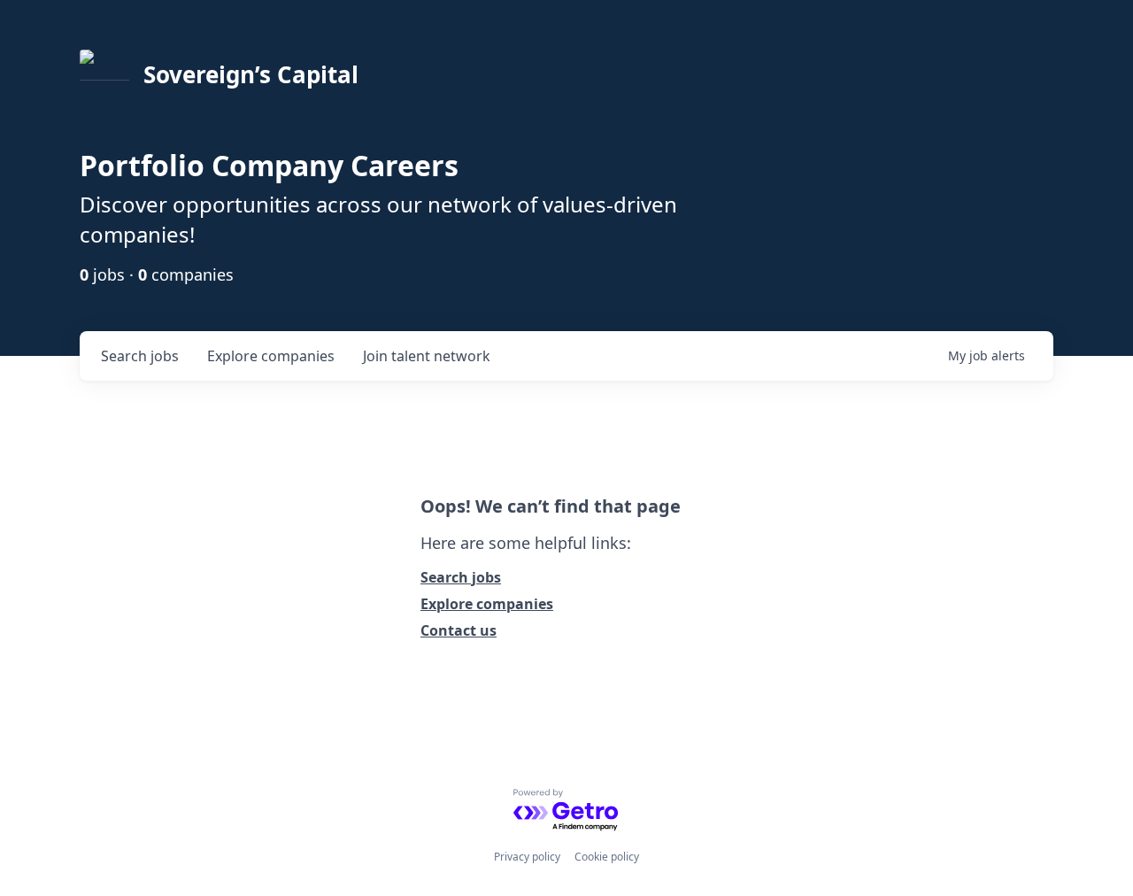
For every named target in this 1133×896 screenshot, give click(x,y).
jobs (140, 356)
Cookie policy (606, 856)
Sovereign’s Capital (250, 74)
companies (271, 356)
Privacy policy (527, 856)
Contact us (458, 630)
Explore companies (486, 604)
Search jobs (460, 577)
